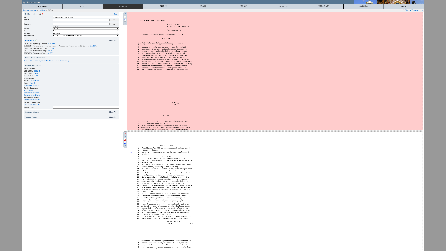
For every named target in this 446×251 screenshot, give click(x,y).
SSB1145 (37, 71)
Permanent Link (417, 10)
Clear (116, 14)
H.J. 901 (50, 51)
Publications (283, 6)
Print (406, 10)
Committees (162, 6)
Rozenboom (35, 80)
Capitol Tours (323, 6)
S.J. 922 (51, 48)
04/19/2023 (35, 105)
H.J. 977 (49, 53)
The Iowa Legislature (30, 10)
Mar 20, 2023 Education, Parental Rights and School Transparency (46, 61)
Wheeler (33, 83)
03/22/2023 (28, 105)
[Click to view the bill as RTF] (125, 20)
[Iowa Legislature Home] (223, 2)
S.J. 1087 (51, 44)
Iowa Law (203, 6)
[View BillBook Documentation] (42, 14)
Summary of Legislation (32, 95)
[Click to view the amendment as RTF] (125, 142)
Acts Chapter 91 (29, 90)
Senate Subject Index (31, 93)
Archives (404, 6)
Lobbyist (363, 6)
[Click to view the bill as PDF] (125, 17)
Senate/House (42, 6)
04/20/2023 (35, 100)
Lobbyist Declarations (31, 85)
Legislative (243, 6)
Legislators (82, 6)
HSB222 (36, 73)
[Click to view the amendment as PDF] (125, 139)
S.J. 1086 (93, 46)
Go (114, 24)
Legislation (123, 6)
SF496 (36, 76)
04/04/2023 (28, 100)
